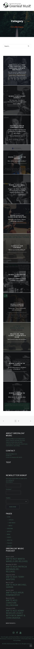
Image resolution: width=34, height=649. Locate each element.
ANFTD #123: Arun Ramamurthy (14, 593)
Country (8, 498)
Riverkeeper (3, 638)
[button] (30, 5)
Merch (10, 525)
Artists (9, 531)
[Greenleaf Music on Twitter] (17, 633)
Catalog (11, 520)
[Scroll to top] (30, 645)
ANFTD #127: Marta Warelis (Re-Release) (17, 560)
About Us (9, 540)
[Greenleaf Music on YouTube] (20, 633)
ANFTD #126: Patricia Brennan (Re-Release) (16, 569)
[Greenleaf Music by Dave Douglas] (17, 5)
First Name (9, 489)
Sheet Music (12, 522)
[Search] (17, 46)
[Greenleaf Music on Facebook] (13, 633)
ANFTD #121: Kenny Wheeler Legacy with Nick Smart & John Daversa (15, 614)
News (8, 534)
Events (9, 537)
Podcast (9, 543)
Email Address (9, 482)
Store (8, 517)
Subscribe (10, 528)
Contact (9, 546)
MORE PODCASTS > (11, 623)
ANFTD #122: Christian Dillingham (12, 602)
